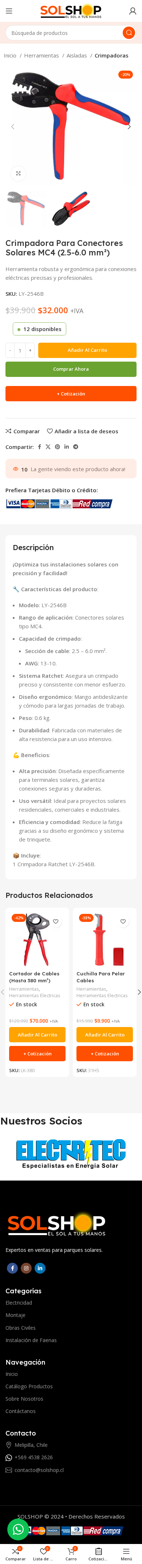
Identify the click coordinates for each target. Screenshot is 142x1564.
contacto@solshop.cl (39, 1470)
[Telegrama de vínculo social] (75, 446)
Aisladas (77, 55)
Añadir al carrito (87, 350)
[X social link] (48, 446)
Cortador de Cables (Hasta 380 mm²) (34, 976)
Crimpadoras (112, 55)
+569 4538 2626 (34, 1457)
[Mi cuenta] (133, 11)
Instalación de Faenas (31, 1340)
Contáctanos (20, 1411)
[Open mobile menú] (9, 11)
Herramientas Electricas (34, 995)
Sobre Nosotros (24, 1398)
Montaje (15, 1315)
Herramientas (42, 55)
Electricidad (18, 1302)
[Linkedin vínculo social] (66, 446)
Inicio (11, 55)
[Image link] (56, 1223)
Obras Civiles (20, 1327)
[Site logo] (71, 10)
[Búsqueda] (129, 33)
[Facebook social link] (39, 446)
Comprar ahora (71, 369)
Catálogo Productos (29, 1386)
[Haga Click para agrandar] (18, 173)
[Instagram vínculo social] (26, 1268)
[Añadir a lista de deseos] (55, 921)
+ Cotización (71, 393)
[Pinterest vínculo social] (57, 446)
